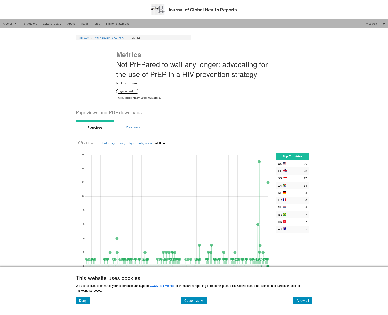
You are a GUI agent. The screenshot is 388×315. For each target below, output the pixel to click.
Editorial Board (52, 23)
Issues (84, 23)
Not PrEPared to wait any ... (110, 37)
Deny (84, 300)
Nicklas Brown (126, 83)
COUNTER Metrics (162, 285)
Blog (97, 23)
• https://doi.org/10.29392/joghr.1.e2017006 (138, 98)
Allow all (304, 300)
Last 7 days (108, 143)
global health (127, 91)
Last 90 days (144, 143)
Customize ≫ (195, 300)
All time (160, 143)
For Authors (29, 23)
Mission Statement (117, 23)
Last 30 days (126, 143)
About (71, 23)
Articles (7, 23)
